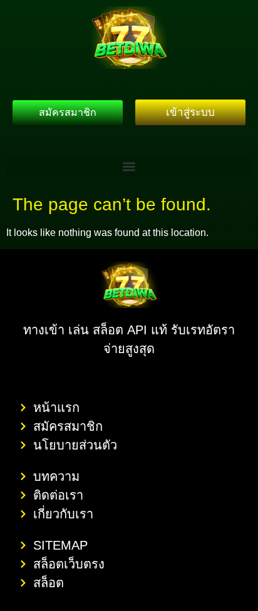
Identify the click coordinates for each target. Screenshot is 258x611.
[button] (129, 166)
